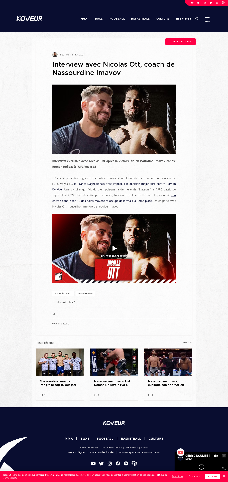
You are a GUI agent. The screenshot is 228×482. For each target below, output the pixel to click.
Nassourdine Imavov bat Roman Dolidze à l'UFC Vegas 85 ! (112, 383)
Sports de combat (63, 293)
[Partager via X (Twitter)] (53, 313)
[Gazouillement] (198, 2)
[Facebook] (210, 2)
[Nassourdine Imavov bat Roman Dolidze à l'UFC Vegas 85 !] (114, 362)
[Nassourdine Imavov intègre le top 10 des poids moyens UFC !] (60, 362)
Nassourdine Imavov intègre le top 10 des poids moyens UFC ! (60, 383)
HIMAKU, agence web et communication (139, 452)
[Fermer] (224, 476)
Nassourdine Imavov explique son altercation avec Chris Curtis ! (166, 383)
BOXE (85, 439)
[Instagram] (204, 2)
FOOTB (102, 439)
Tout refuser (194, 476)
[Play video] (114, 248)
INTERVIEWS (59, 301)
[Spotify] (217, 2)
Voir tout (187, 342)
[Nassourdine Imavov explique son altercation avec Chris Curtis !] (168, 362)
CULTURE (156, 439)
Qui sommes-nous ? (112, 447)
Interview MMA (85, 293)
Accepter (212, 476)
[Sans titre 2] (223, 2)
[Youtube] (192, 2)
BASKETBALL (131, 439)
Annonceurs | (133, 447)
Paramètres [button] (177, 476)
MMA (72, 301)
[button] (183, 18)
